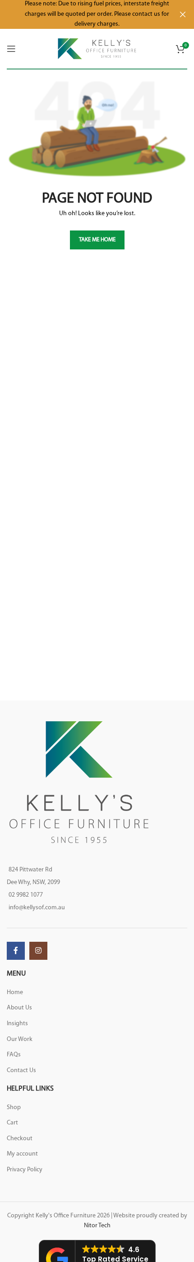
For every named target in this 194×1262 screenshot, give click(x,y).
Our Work (19, 1039)
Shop (14, 1107)
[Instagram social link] (38, 951)
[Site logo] (97, 48)
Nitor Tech (97, 1225)
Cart (12, 1122)
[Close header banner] (182, 14)
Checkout (19, 1138)
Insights (17, 1023)
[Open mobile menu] (11, 49)
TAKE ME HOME (97, 240)
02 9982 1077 (26, 895)
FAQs (14, 1054)
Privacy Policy (24, 1169)
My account (22, 1154)
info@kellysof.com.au (37, 907)
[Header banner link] (83, 14)
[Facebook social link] (16, 951)
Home (15, 992)
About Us (19, 1007)
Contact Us (21, 1070)
